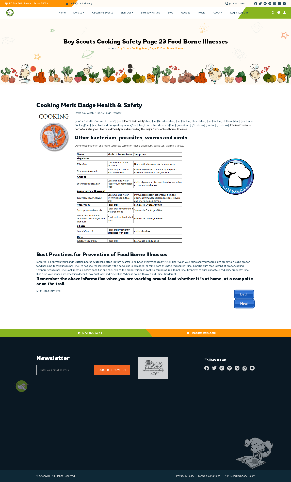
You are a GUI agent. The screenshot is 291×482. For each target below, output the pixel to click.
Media (201, 13)
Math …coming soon (161, 420)
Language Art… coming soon (167, 435)
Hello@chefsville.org (81, 3)
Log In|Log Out (239, 13)
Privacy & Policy (185, 476)
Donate (77, 13)
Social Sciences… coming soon (168, 443)
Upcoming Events (102, 13)
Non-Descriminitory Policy (240, 476)
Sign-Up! (126, 13)
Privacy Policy (101, 420)
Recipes (185, 13)
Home (62, 13)
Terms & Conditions (209, 476)
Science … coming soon (163, 427)
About (216, 13)
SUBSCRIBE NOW (110, 370)
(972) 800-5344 (237, 3)
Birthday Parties (150, 13)
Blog (170, 13)
